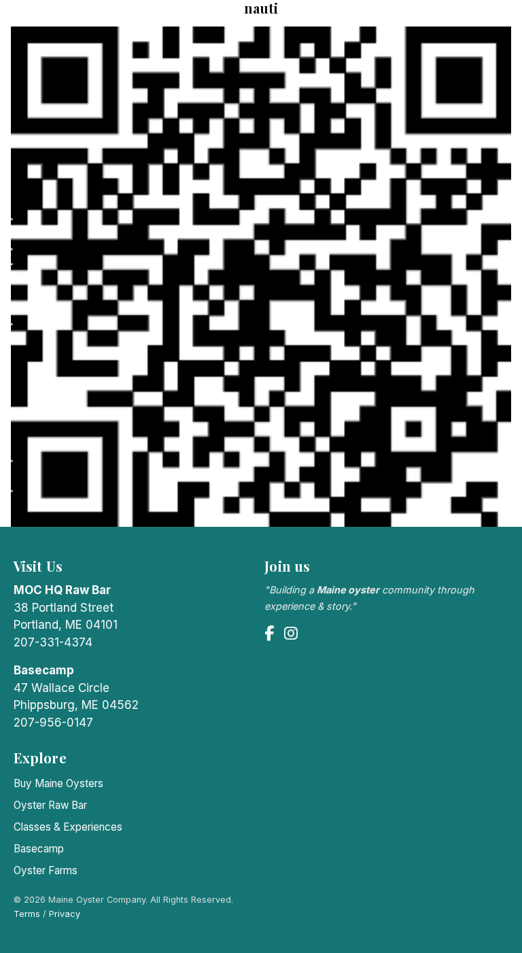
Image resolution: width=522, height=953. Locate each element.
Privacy (64, 914)
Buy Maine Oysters (58, 783)
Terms (27, 914)
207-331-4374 (53, 642)
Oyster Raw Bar (50, 805)
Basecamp (39, 848)
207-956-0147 (53, 722)
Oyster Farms (45, 870)
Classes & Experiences (68, 826)
